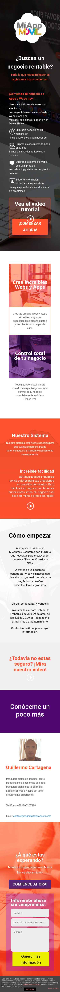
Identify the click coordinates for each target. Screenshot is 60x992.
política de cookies (32, 985)
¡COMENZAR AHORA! (30, 226)
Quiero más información (31, 959)
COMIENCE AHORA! (30, 884)
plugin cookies (53, 988)
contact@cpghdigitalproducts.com (32, 816)
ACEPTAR (30, 989)
